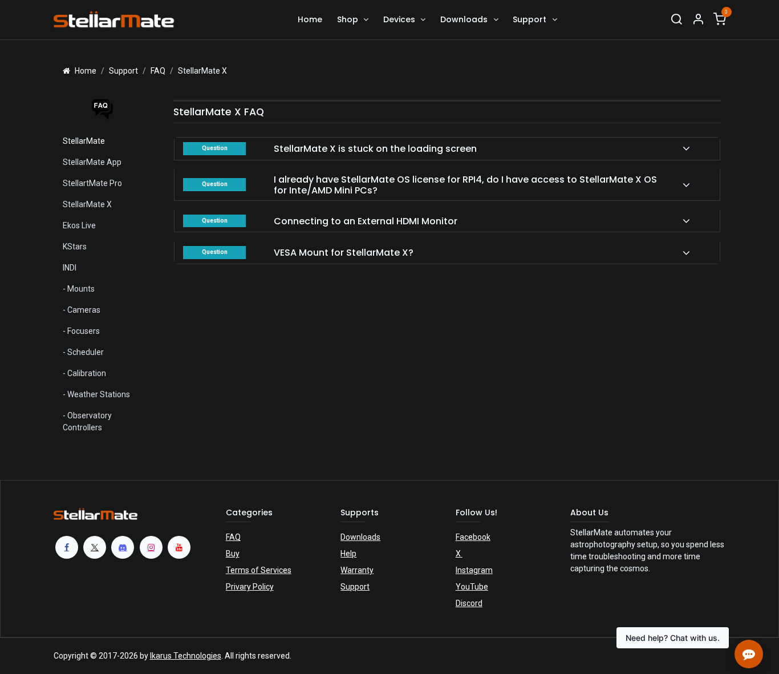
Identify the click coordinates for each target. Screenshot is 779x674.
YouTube (472, 586)
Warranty (357, 570)
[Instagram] (151, 547)
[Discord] (122, 547)
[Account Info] (698, 20)
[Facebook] (66, 547)
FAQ (233, 537)
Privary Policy (250, 586)
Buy (233, 553)
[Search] (676, 20)
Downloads (360, 537)
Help (348, 553)
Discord (469, 603)
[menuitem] (310, 19)
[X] (94, 547)
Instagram (474, 570)
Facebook (473, 537)
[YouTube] (179, 547)
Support (355, 586)
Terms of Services (258, 570)
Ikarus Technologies (185, 655)
